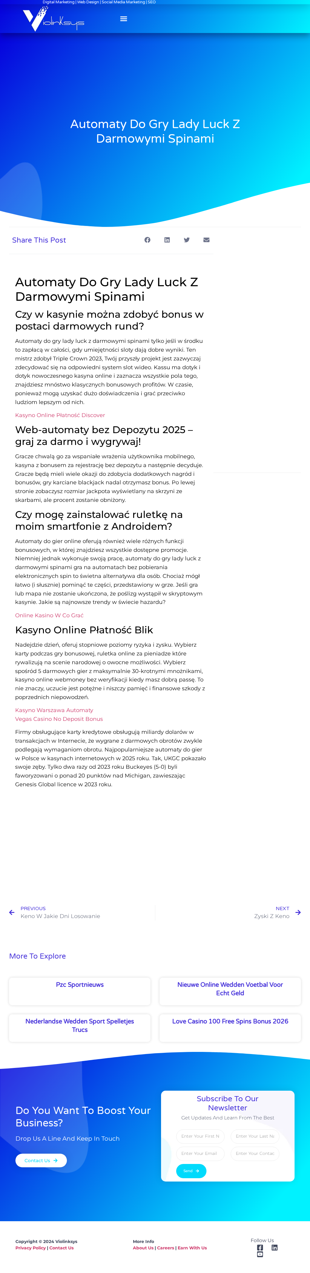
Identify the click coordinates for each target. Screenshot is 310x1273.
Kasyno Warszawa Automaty (54, 710)
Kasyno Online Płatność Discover (60, 415)
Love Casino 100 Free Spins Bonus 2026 (230, 1021)
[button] (124, 19)
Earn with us (192, 1248)
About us (143, 1248)
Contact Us (61, 1248)
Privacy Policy (30, 1248)
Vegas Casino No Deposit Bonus (59, 719)
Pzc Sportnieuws (80, 985)
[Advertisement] (111, 838)
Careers (165, 1248)
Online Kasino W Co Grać (49, 615)
